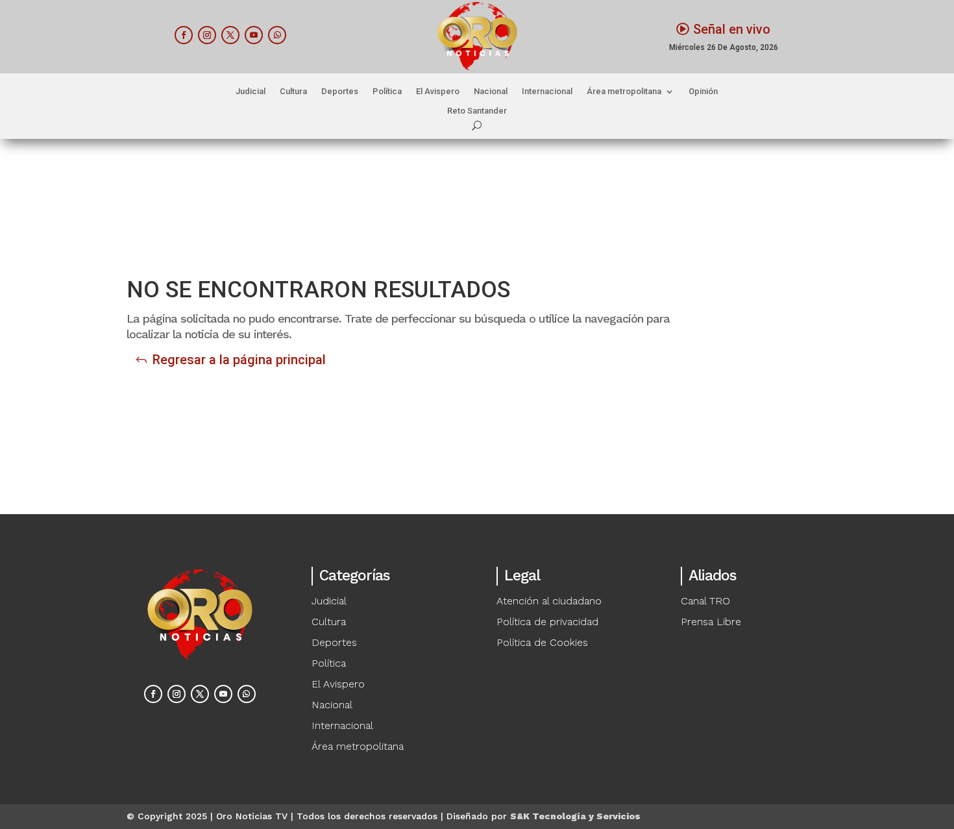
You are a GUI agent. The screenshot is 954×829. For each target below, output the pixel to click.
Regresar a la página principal (239, 359)
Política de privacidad (547, 621)
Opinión (703, 91)
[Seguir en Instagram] (207, 35)
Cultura (293, 91)
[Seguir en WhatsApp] (277, 35)
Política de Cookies (542, 642)
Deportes (339, 91)
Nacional (491, 91)
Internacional (547, 91)
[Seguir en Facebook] (184, 35)
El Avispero (437, 91)
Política (387, 91)
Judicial (250, 91)
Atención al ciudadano (549, 601)
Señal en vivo (731, 29)
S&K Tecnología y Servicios (575, 816)
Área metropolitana (624, 91)
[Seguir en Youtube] (254, 35)
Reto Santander (477, 111)
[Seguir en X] (230, 35)
